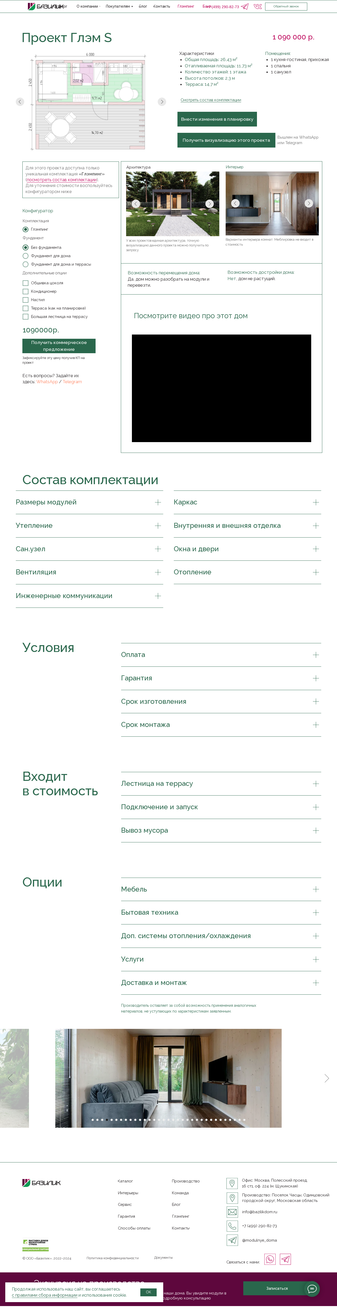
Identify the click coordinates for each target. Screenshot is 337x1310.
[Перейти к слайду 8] (126, 1120)
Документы (163, 1258)
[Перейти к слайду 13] (149, 1120)
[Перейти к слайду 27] (216, 1120)
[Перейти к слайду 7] (121, 1120)
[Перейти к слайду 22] (192, 1120)
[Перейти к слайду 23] (197, 1120)
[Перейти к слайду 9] (131, 1120)
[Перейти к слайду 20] (183, 1120)
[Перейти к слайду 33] (244, 1120)
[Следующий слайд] (327, 1078)
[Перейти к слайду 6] (116, 1120)
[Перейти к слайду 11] (140, 1120)
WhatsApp (47, 381)
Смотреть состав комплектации (211, 100)
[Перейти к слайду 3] (102, 1120)
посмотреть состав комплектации (62, 179)
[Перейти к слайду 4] (107, 1120)
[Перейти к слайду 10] (135, 1120)
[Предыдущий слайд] (10, 1078)
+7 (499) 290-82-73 (259, 1225)
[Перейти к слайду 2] (97, 1120)
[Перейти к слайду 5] (112, 1120)
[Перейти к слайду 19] (178, 1120)
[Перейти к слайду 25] (206, 1120)
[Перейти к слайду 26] (211, 1120)
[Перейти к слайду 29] (225, 1120)
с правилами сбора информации (44, 1295)
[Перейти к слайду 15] (159, 1120)
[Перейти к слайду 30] (230, 1120)
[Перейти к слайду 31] (235, 1120)
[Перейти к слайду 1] (93, 1120)
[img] (245, 7)
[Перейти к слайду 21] (187, 1120)
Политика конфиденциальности (113, 1258)
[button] (286, 7)
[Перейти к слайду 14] (154, 1120)
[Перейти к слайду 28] (221, 1120)
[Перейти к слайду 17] (168, 1120)
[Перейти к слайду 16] (164, 1120)
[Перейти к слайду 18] (173, 1120)
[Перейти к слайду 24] (202, 1120)
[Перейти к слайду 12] (145, 1120)
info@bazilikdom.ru (259, 1212)
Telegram (72, 381)
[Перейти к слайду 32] (240, 1120)
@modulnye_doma (259, 1240)
